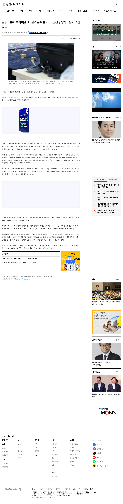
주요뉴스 (73, 461)
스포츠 (54, 480)
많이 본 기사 (100, 179)
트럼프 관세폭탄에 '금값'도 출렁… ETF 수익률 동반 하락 (19, 258)
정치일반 (5, 455)
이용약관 (58, 489)
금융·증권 (50, 11)
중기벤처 (21, 451)
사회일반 (54, 444)
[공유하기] (66, 38)
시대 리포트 (96, 20)
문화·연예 (55, 476)
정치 (21, 11)
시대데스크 (96, 372)
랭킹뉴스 (73, 465)
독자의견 (50, 489)
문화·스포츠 (82, 11)
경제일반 (5, 463)
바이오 (20, 454)
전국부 (54, 447)
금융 (35, 444)
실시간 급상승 (113, 179)
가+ (79, 38)
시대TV (96, 11)
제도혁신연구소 (110, 11)
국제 (61, 11)
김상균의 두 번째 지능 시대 (101, 117)
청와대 (4, 448)
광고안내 (41, 489)
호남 (53, 458)
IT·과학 (20, 458)
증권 (35, 447)
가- (71, 38)
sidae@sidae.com (24, 279)
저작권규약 (67, 489)
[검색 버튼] (117, 4)
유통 (19, 447)
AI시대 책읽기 (97, 340)
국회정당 (5, 451)
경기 (53, 451)
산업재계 (21, 444)
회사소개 (34, 489)
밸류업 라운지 (74, 458)
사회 (70, 11)
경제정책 (5, 467)
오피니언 (10, 11)
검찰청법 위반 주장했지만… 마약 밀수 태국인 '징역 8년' (19, 262)
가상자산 (37, 451)
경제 (30, 11)
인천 (53, 465)
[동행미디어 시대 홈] (14, 4)
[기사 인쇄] (62, 38)
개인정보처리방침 (88, 489)
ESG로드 (73, 454)
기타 (53, 468)
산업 (39, 11)
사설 (93, 279)
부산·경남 (55, 454)
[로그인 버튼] (120, 4)
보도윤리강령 (76, 489)
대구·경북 (55, 461)
